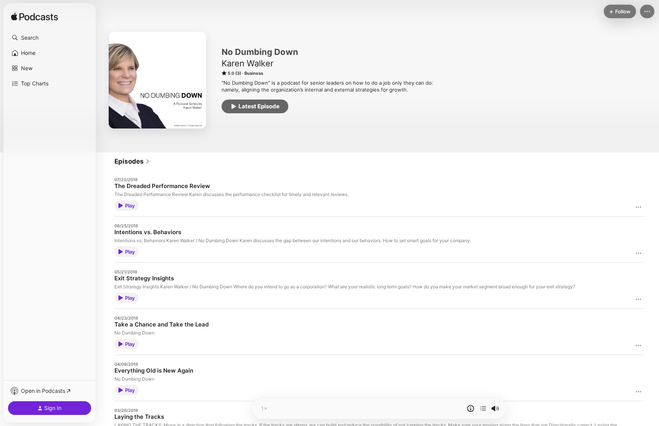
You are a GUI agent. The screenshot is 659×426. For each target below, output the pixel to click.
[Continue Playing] (483, 408)
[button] (49, 37)
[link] (132, 161)
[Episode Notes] (470, 408)
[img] (34, 17)
